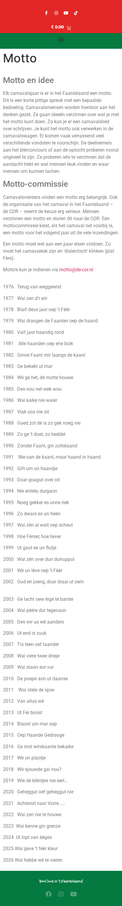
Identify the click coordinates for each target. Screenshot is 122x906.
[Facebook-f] (46, 13)
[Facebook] (49, 894)
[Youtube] (66, 13)
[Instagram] (56, 13)
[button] (61, 39)
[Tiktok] (76, 13)
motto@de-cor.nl (76, 269)
